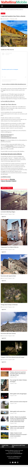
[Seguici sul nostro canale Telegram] (12, 462)
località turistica (9, 146)
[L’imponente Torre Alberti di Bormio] (14, 232)
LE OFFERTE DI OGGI (6, 177)
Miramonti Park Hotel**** (7, 134)
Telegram (3, 181)
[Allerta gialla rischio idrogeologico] (5, 396)
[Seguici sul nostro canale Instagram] (17, 462)
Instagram (13, 181)
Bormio (2, 140)
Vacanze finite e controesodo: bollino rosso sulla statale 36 (17, 427)
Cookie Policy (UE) (5, 446)
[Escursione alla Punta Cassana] (14, 322)
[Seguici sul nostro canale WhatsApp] (10, 462)
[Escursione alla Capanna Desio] (14, 264)
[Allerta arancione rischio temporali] (5, 405)
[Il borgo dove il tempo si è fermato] (14, 293)
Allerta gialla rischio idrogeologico (18, 393)
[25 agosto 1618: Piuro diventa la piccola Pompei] (14, 348)
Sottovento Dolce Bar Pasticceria (9, 137)
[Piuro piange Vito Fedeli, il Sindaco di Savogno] (5, 385)
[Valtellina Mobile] (14, 2)
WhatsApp (12, 179)
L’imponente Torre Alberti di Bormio (9, 247)
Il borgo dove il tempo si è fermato (9, 304)
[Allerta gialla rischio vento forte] (5, 412)
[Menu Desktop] (2, 6)
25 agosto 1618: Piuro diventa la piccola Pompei (12, 357)
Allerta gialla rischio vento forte (17, 411)
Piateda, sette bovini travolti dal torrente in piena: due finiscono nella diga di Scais (18, 373)
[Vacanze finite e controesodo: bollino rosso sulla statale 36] (5, 428)
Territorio (3, 13)
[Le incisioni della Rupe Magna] (14, 200)
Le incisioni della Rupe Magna (8, 212)
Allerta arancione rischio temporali (18, 401)
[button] (26, 6)
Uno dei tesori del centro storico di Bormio (11, 154)
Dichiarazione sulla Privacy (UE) (18, 446)
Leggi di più (3, 216)
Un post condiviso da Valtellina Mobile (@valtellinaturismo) (14, 84)
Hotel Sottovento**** (6, 136)
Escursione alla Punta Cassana (8, 333)
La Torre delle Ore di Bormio (8, 101)
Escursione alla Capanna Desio (8, 276)
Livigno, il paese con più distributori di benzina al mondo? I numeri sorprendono (18, 434)
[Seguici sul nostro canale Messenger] (15, 462)
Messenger (8, 181)
